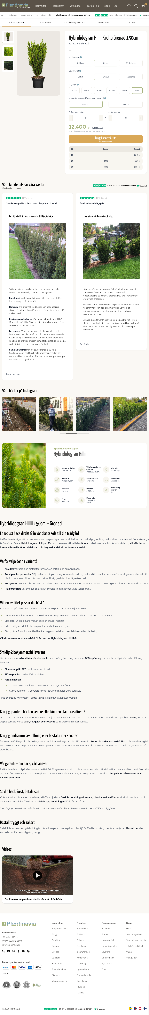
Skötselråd (57, 963)
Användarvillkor (59, 969)
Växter (129, 952)
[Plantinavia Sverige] (130, 1008)
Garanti (55, 946)
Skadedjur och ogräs (136, 940)
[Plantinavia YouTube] (23, 951)
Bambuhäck (82, 928)
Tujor (104, 969)
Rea (115, 6)
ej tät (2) (86, 104)
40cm (74, 91)
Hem (2, 15)
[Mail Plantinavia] (8, 951)
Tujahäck (81, 993)
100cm (112, 91)
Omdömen (45, 22)
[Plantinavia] (16, 6)
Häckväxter (40, 6)
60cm (86, 91)
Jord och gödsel (134, 934)
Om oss (55, 952)
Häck (128, 928)
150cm (137, 91)
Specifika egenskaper (74, 22)
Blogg (106, 6)
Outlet (80, 77)
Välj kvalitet (74, 71)
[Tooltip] (81, 57)
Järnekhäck (82, 958)
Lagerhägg (82, 963)
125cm (124, 91)
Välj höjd (73, 84)
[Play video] (37, 875)
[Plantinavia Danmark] (140, 1008)
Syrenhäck (82, 981)
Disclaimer (57, 975)
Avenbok (106, 928)
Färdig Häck (93, 6)
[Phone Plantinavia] (3, 951)
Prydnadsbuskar (84, 975)
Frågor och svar (59, 928)
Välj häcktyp (74, 57)
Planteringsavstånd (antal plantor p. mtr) (86, 98)
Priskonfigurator (16, 22)
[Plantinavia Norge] (135, 1008)
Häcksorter (58, 6)
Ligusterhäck (83, 969)
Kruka (105, 63)
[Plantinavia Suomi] (145, 1008)
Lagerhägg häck (109, 946)
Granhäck (81, 946)
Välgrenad (131, 77)
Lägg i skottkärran (105, 139)
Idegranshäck (26, 15)
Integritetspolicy (59, 981)
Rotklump (80, 63)
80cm (99, 91)
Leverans (56, 958)
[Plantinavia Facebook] (18, 951)
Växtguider (75, 6)
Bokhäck (81, 934)
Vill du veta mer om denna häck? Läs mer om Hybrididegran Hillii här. (38, 638)
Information (103, 22)
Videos (132, 22)
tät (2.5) (125, 104)
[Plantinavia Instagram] (13, 951)
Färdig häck (130, 63)
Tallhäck (81, 987)
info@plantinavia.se (11, 945)
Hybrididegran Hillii (43, 15)
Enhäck (80, 940)
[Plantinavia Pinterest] (28, 951)
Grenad (106, 77)
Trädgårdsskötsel (134, 946)
